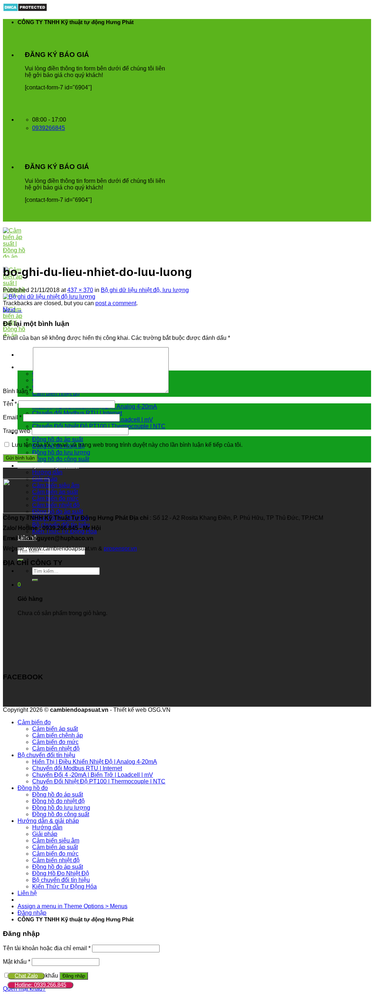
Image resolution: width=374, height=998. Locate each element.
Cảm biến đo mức (55, 498)
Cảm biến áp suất (55, 492)
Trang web (16, 431)
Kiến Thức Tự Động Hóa (64, 886)
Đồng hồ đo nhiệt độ (58, 801)
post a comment (115, 303)
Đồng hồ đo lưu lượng (61, 452)
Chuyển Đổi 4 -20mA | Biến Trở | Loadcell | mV (92, 775)
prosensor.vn (120, 548)
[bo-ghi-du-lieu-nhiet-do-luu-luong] (49, 296)
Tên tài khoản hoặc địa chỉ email (47, 948)
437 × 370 (80, 290)
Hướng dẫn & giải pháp (48, 465)
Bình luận (17, 391)
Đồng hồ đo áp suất (57, 439)
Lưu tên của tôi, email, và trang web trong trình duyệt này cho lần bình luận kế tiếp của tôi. (127, 445)
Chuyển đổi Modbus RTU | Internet (77, 413)
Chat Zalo (26, 975)
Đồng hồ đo (33, 788)
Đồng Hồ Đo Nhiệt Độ (60, 873)
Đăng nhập (73, 976)
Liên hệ (27, 893)
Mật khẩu (16, 962)
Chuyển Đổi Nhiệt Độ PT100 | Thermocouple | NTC (98, 426)
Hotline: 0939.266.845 (40, 985)
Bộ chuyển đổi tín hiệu (46, 400)
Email (12, 417)
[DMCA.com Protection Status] (25, 10)
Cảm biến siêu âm (55, 485)
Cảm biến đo (34, 722)
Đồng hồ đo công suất (60, 459)
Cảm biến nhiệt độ (56, 505)
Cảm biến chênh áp (57, 735)
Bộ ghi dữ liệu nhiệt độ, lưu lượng (145, 290)
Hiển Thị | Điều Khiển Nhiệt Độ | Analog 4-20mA (94, 762)
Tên (10, 404)
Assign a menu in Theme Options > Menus (72, 906)
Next (12, 310)
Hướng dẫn (47, 472)
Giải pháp (44, 834)
